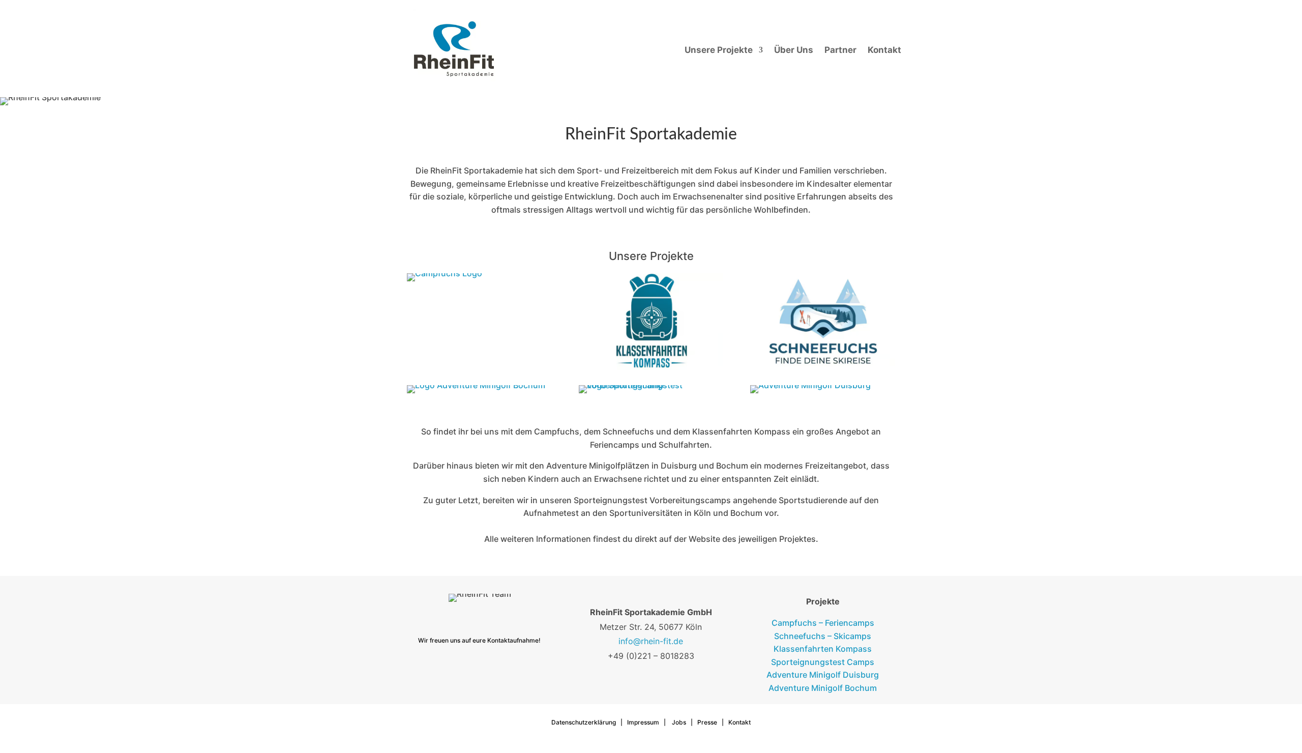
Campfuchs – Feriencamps (823, 623)
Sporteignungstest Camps (822, 662)
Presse (707, 722)
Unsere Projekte (719, 50)
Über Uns (793, 50)
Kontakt (884, 50)
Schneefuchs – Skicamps (822, 636)
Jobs (679, 722)
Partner (840, 50)
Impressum (643, 722)
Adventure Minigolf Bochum (822, 688)
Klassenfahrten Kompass (823, 649)
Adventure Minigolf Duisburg (822, 675)
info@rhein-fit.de (650, 641)
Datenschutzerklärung (583, 722)
